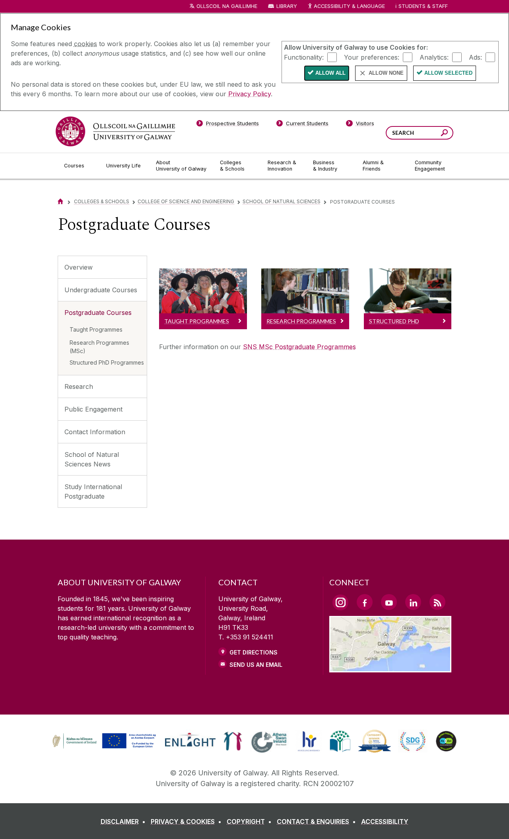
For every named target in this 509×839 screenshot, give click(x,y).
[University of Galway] (115, 131)
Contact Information (94, 432)
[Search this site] (444, 133)
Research (78, 386)
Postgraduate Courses (98, 313)
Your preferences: (371, 57)
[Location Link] (390, 668)
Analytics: (434, 57)
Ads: (475, 57)
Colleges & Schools (101, 201)
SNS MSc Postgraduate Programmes (299, 347)
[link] (103, 741)
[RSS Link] (437, 602)
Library (286, 6)
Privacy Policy (249, 94)
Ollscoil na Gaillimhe (226, 6)
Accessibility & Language (349, 6)
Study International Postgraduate (93, 491)
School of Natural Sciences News (91, 459)
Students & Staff (423, 6)
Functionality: (304, 57)
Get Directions (253, 652)
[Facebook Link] (365, 602)
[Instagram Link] (340, 602)
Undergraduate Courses (100, 290)
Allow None (386, 73)
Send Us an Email (255, 664)
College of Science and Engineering (186, 201)
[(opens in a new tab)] (105, 747)
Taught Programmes (96, 329)
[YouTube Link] (389, 602)
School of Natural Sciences (282, 201)
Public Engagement (93, 409)
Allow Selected (448, 73)
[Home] (60, 201)
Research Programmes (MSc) (99, 346)
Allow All (330, 73)
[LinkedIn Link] (413, 602)
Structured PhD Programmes (107, 362)
